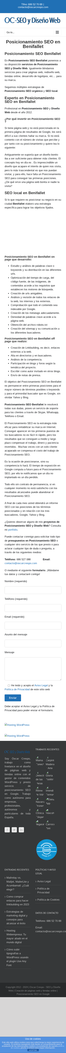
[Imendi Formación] (50, 791)
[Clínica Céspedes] (40, 813)
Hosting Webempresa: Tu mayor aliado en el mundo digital (16, 936)
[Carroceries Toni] (50, 825)
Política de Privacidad (17, 689)
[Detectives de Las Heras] (40, 778)
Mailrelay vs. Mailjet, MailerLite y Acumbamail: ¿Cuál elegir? (17, 883)
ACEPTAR (33, 1050)
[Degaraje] (40, 823)
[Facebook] (7, 829)
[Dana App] (50, 801)
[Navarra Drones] (40, 802)
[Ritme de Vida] (40, 791)
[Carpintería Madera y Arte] (50, 763)
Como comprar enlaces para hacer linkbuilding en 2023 (17, 900)
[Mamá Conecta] (40, 761)
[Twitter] (14, 829)
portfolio (12, 529)
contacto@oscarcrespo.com (33, 7)
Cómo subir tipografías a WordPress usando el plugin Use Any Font (17, 957)
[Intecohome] (50, 812)
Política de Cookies (48, 899)
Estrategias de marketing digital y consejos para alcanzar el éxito (16, 917)
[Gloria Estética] (50, 776)
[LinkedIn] (21, 829)
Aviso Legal (41, 685)
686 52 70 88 (54, 920)
